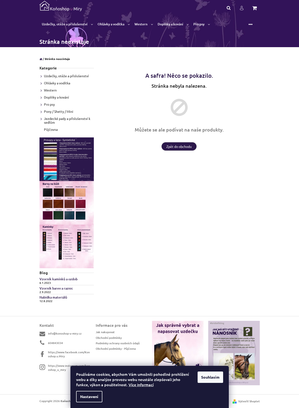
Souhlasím (210, 377)
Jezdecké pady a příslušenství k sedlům (67, 120)
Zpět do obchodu (179, 146)
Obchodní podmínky (109, 338)
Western (50, 90)
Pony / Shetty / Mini (58, 111)
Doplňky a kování (56, 97)
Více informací (141, 384)
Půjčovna (51, 129)
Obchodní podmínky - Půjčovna (116, 349)
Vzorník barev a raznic (56, 288)
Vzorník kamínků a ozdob (58, 279)
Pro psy (49, 104)
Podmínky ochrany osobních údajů (118, 343)
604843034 (55, 343)
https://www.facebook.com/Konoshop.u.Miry (69, 354)
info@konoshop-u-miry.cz (65, 333)
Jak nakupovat (105, 332)
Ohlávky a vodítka (57, 83)
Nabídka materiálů (53, 297)
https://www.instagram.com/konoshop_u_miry (69, 368)
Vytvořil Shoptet (249, 401)
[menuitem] (67, 24)
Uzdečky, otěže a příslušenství (66, 76)
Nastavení (89, 396)
